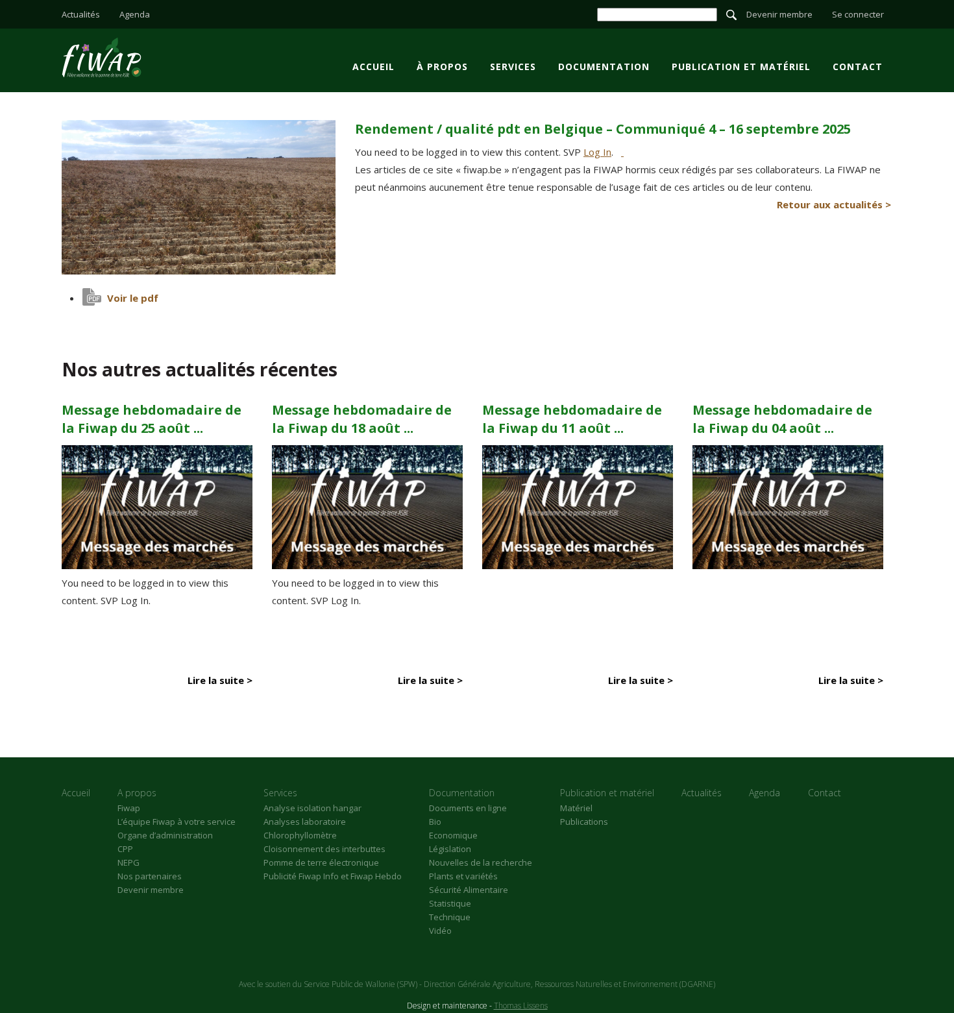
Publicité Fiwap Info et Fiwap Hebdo (332, 876)
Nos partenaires (149, 876)
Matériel (576, 808)
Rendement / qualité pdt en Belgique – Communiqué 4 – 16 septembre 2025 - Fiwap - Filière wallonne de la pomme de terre (101, 57)
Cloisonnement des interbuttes (324, 849)
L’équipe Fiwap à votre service (176, 821)
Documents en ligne (468, 808)
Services (513, 66)
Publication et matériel (741, 66)
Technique (450, 917)
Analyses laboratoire (304, 821)
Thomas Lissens (521, 1005)
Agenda (134, 14)
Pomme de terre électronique (321, 862)
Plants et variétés (463, 876)
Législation (450, 849)
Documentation (604, 66)
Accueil (373, 66)
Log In (597, 151)
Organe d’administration (165, 835)
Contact (858, 66)
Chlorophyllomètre (300, 835)
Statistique (450, 903)
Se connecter (858, 14)
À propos (442, 66)
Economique (453, 835)
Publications (584, 821)
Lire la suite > (220, 680)
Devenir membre (779, 14)
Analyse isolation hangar (312, 808)
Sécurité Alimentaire (468, 890)
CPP (125, 849)
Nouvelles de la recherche (480, 862)
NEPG (128, 862)
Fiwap (128, 808)
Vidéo (440, 930)
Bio (435, 821)
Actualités (81, 14)
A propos (136, 793)
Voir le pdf (132, 297)
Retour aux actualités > (834, 204)
